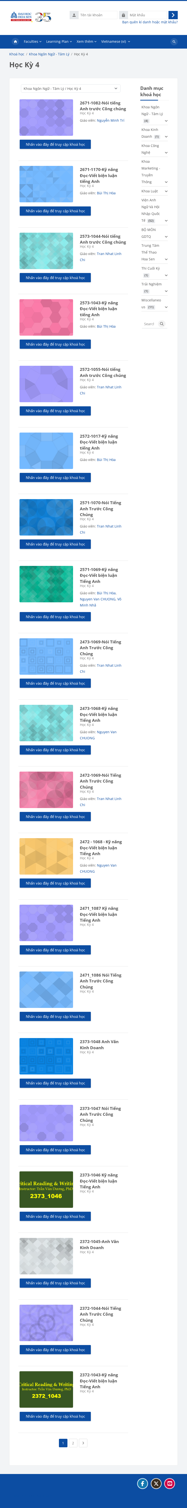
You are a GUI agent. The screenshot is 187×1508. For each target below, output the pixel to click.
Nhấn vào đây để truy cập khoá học (55, 144)
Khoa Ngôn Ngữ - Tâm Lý (49, 54)
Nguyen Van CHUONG (97, 599)
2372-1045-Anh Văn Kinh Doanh (99, 1244)
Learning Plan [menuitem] (57, 41)
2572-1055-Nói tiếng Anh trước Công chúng (103, 372)
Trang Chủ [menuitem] (15, 42)
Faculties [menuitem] (31, 41)
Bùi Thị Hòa (106, 193)
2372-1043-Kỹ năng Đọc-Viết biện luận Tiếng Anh (99, 1380)
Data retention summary (32, 1495)
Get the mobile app (27, 1501)
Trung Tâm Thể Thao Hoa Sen (150, 252)
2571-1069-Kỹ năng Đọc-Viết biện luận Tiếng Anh (99, 575)
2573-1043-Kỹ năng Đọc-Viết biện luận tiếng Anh (99, 308)
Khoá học (16, 54)
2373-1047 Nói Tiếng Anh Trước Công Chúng (100, 1114)
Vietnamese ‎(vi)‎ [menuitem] (113, 41)
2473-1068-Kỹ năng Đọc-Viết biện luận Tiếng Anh (99, 714)
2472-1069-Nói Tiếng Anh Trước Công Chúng (100, 781)
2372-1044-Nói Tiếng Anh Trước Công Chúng (100, 1314)
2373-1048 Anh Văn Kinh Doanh (99, 1044)
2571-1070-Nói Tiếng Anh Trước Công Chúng (100, 508)
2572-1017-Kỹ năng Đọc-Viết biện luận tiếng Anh (99, 442)
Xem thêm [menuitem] (85, 41)
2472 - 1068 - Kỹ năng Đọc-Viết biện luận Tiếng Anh (101, 847)
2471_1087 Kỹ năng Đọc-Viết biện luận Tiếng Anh (99, 914)
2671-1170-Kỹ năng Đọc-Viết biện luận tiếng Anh (99, 175)
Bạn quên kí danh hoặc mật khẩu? (150, 22)
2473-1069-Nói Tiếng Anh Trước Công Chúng (100, 647)
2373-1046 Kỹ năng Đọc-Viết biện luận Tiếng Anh (99, 1181)
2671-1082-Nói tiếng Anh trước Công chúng (103, 106)
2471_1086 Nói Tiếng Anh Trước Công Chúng (101, 981)
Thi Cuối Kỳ (150, 268)
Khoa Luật (149, 191)
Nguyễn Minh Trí (110, 120)
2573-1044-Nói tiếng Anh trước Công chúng (103, 239)
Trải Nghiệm (151, 284)
